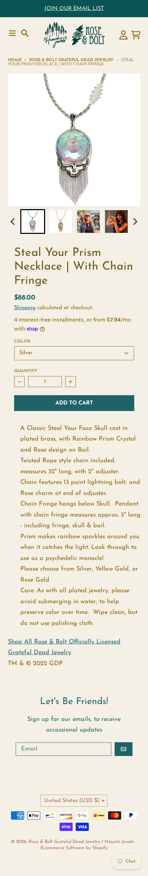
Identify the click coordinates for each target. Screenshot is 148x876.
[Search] (25, 33)
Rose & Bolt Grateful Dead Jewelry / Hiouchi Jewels (81, 842)
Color (22, 341)
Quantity (25, 371)
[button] (32, 221)
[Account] (123, 35)
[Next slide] (134, 221)
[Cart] (135, 35)
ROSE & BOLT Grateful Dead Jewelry (71, 60)
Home (15, 60)
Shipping (24, 308)
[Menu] (12, 33)
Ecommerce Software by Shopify (74, 848)
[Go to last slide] (13, 221)
